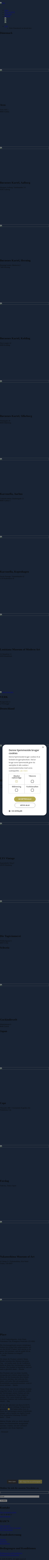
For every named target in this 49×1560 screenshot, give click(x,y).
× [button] (43, 747)
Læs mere (23, 771)
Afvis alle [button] (25, 805)
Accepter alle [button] (24, 799)
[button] (15, 811)
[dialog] (24, 780)
